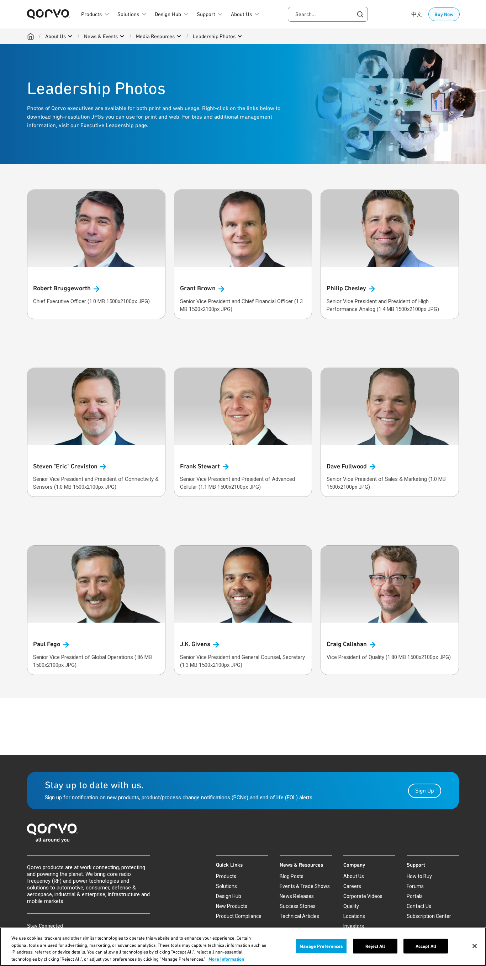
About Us (55, 36)
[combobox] (328, 14)
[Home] (30, 36)
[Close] (474, 946)
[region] (243, 947)
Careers (352, 886)
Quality (351, 906)
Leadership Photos (214, 36)
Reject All (375, 946)
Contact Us (419, 906)
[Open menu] (70, 36)
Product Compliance (239, 916)
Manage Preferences (321, 946)
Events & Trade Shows (305, 886)
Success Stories (298, 906)
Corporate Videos (362, 896)
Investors (353, 926)
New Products (231, 906)
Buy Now (444, 14)
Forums (415, 886)
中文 (416, 14)
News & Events (101, 36)
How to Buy (419, 876)
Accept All (426, 946)
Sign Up (424, 790)
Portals (415, 896)
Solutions (226, 886)
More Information (226, 958)
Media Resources (155, 36)
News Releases (297, 896)
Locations (354, 916)
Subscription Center (429, 916)
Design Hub (228, 896)
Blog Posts (291, 876)
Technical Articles (299, 916)
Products (226, 876)
